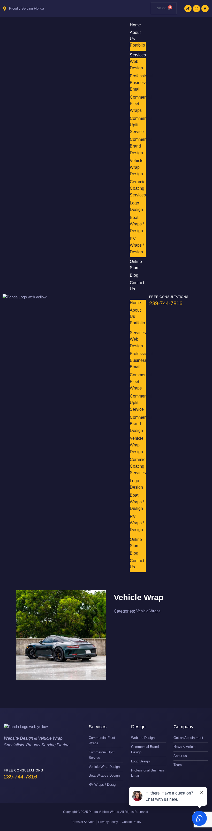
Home (135, 302)
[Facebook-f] (205, 8)
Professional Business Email (141, 82)
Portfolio (137, 45)
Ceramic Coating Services (138, 188)
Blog (134, 553)
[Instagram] (196, 8)
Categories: (124, 611)
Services (138, 55)
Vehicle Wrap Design (136, 167)
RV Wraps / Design (137, 245)
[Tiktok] (188, 8)
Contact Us (137, 286)
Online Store (136, 264)
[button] (138, 296)
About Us (135, 35)
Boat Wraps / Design (137, 224)
